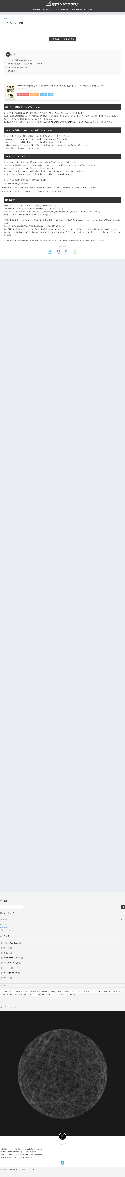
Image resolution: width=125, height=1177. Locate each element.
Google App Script (12, 963)
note (21, 1154)
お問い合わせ (4, 927)
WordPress (5, 991)
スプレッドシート (34, 994)
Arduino (8, 968)
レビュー (64, 994)
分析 (68, 991)
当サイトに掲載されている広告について (21, 60)
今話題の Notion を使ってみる (62, 39)
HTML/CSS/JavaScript (78, 9)
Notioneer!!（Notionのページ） (43, 9)
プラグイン (76, 991)
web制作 (45, 991)
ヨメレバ (25, 88)
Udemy (8, 978)
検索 (123, 907)
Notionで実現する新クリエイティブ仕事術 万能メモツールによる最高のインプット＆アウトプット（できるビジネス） (61, 86)
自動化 (60, 991)
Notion (8, 948)
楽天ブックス (23, 94)
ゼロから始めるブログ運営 (21, 991)
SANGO (35, 991)
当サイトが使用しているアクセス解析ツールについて (25, 64)
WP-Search (4, 1169)
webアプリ (116, 991)
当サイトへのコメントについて (18, 67)
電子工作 (14, 994)
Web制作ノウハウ (11, 973)
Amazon (35, 94)
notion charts (54, 994)
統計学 (86, 991)
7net (51, 94)
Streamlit (106, 991)
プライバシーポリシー (8, 930)
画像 (53, 991)
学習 (73, 994)
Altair (45, 994)
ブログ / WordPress (61, 9)
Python (89, 9)
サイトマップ (4, 924)
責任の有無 (11, 71)
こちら (99, 122)
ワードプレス (95, 991)
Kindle (43, 94)
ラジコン (4, 994)
